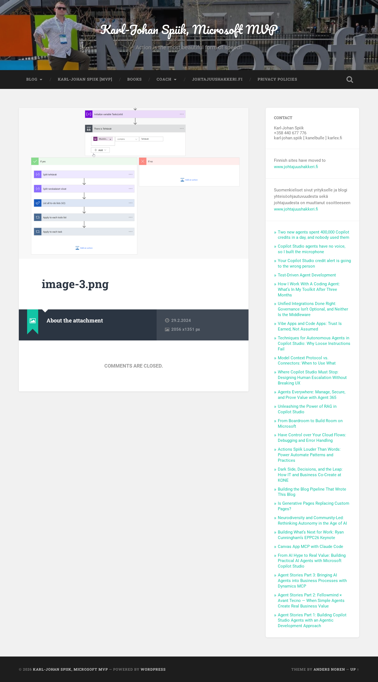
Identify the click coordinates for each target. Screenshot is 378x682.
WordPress (153, 669)
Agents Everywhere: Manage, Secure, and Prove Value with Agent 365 (311, 394)
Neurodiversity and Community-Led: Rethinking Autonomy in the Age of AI (312, 520)
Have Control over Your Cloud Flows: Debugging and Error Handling (312, 437)
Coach (164, 79)
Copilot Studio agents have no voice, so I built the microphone (311, 249)
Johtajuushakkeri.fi (217, 79)
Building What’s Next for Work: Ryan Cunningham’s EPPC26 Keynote (311, 535)
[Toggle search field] (349, 79)
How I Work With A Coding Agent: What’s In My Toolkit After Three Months (309, 289)
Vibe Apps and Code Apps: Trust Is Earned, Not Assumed (310, 326)
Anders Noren (329, 669)
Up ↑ (354, 669)
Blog (31, 79)
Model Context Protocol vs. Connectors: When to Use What (307, 360)
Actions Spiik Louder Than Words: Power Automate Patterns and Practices (309, 455)
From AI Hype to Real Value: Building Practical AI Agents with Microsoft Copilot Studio (312, 561)
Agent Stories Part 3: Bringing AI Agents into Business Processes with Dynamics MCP (312, 581)
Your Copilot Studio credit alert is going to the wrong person (314, 263)
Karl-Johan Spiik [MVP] (85, 79)
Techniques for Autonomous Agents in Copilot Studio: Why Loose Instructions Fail (314, 343)
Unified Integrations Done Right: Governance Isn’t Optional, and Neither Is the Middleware (313, 309)
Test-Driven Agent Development (307, 275)
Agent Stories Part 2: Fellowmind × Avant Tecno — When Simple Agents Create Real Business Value (311, 601)
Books (134, 79)
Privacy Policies (277, 79)
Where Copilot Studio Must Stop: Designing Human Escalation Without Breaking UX (312, 378)
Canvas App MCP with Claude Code (310, 546)
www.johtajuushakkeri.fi (296, 166)
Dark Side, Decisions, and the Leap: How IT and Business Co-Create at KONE (310, 475)
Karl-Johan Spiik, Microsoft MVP (189, 29)
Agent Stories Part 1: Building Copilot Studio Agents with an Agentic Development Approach (312, 620)
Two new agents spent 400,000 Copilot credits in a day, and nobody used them (313, 235)
